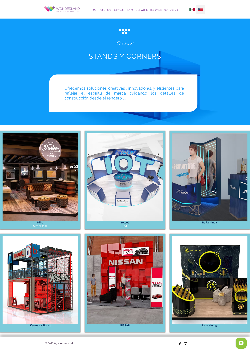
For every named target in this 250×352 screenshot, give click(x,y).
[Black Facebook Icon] (180, 344)
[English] (200, 9)
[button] (40, 180)
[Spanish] (192, 9)
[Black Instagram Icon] (186, 344)
